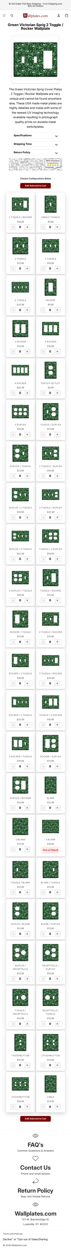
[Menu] (4, 15)
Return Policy (22, 152)
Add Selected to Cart (35, 185)
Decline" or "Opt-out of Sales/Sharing (25, 1239)
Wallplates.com (19, 1245)
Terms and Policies (12, 1233)
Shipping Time (23, 143)
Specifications (23, 135)
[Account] (59, 15)
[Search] (12, 15)
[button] (20, 204)
